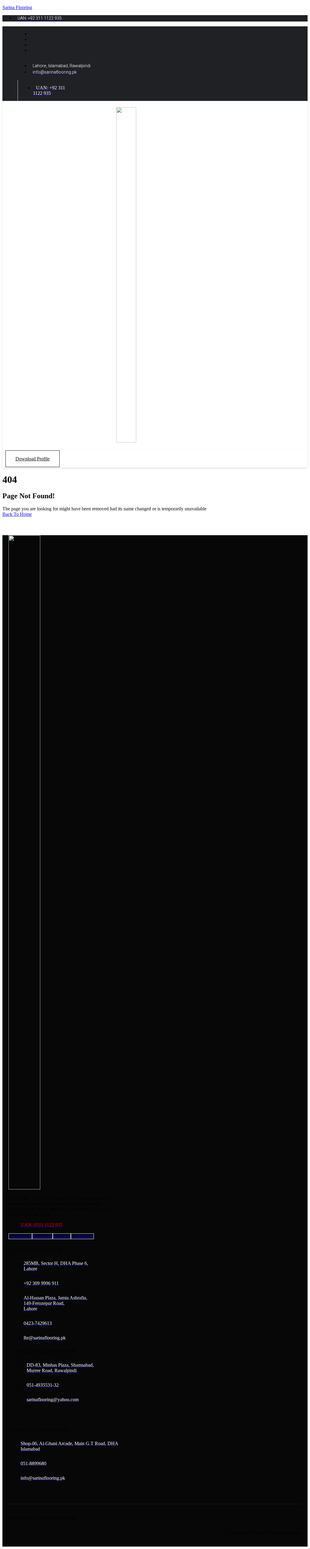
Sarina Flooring (17, 7)
